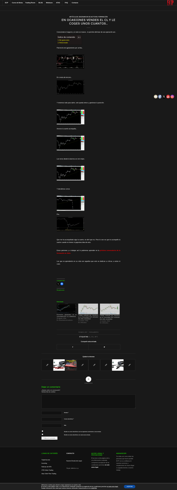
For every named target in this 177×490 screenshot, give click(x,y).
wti (96, 337)
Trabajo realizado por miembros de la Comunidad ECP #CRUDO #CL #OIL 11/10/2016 (110, 317)
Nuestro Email (70, 461)
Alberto (95, 332)
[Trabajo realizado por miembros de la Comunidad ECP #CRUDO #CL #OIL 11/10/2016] (110, 309)
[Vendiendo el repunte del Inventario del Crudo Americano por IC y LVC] (129, 365)
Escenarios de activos (88, 17)
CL (89, 337)
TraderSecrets (45, 460)
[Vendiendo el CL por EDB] (47, 365)
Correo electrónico (69, 419)
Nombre (66, 412)
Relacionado (63, 43)
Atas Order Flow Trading (48, 473)
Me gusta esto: (64, 40)
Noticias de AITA (46, 466)
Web (65, 425)
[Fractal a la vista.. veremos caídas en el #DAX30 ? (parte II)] (82, 365)
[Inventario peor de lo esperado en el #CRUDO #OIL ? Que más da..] (106, 365)
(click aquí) (78, 461)
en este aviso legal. (112, 486)
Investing (44, 463)
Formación (103, 17)
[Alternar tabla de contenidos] (78, 37)
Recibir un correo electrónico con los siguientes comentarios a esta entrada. (82, 431)
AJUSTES (94, 488)
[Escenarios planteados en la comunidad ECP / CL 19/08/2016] (66, 309)
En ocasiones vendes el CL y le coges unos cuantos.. (88, 21)
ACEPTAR (130, 486)
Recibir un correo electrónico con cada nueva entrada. (77, 434)
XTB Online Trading (47, 470)
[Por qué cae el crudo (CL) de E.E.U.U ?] (71, 365)
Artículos (73, 17)
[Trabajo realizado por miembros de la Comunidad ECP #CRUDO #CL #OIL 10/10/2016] (88, 309)
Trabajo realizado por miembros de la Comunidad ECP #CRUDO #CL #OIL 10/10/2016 (88, 317)
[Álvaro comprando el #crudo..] (94, 365)
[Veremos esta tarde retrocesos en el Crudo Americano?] (59, 365)
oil (92, 337)
